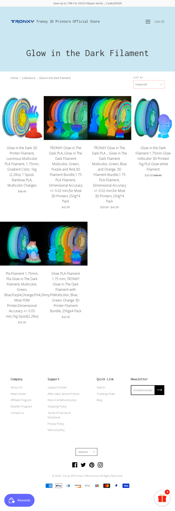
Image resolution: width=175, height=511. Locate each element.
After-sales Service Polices (63, 394)
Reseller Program (21, 406)
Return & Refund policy (62, 400)
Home (14, 78)
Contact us (17, 413)
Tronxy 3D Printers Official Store (68, 21)
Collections (28, 78)
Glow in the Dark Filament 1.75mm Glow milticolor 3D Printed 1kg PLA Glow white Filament (153, 159)
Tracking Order (106, 394)
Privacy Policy (56, 424)
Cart (159, 21)
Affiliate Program (21, 400)
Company (17, 379)
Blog (99, 400)
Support (54, 379)
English (83, 451)
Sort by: (138, 77)
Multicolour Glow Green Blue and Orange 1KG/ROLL (111, 216)
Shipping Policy (57, 406)
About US (16, 387)
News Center (18, 394)
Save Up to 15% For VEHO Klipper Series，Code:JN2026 (87, 3)
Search (101, 387)
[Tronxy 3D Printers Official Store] (22, 21)
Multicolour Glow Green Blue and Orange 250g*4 (107, 216)
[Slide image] (22, 118)
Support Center (57, 387)
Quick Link (105, 379)
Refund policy (56, 430)
